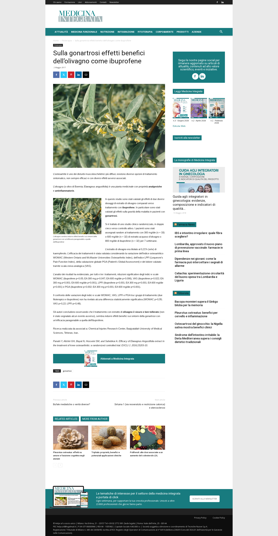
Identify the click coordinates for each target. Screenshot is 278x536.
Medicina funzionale (84, 31)
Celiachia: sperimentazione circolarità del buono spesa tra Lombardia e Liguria (199, 277)
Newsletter (114, 2)
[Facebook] (217, 2)
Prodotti (183, 31)
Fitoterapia (145, 31)
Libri (80, 2)
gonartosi (67, 371)
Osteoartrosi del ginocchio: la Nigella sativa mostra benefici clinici (198, 325)
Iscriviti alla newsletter (187, 137)
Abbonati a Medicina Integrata (117, 358)
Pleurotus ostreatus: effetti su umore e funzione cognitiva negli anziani (68, 455)
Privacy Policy (200, 517)
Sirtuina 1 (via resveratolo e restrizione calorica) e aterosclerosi (140, 406)
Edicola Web (179, 126)
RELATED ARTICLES (66, 418)
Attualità (61, 31)
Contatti (103, 2)
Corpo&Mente (164, 31)
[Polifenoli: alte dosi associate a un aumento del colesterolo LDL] (147, 438)
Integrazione (126, 31)
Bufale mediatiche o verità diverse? (71, 404)
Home (56, 40)
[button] (221, 32)
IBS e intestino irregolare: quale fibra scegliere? (198, 234)
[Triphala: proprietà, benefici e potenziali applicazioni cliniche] (109, 438)
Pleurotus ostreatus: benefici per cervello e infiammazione (196, 314)
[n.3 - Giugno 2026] (90, 359)
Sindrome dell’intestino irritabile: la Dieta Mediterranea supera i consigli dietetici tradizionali (198, 338)
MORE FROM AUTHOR (94, 418)
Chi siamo (57, 2)
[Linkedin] (222, 2)
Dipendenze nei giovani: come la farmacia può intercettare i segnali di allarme (199, 262)
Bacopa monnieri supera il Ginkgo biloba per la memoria (196, 303)
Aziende (196, 31)
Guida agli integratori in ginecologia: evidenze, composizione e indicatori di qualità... (194, 203)
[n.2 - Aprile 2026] (199, 109)
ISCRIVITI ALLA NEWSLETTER (204, 498)
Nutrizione (107, 31)
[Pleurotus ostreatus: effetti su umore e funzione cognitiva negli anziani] (70, 438)
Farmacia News (186, 224)
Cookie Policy (219, 517)
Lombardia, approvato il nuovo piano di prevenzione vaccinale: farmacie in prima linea (199, 247)
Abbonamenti (91, 2)
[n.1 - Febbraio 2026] (217, 109)
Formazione (70, 2)
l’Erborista (183, 293)
